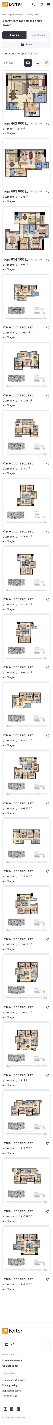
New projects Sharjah (12, 14)
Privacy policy (9, 1385)
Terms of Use (9, 1396)
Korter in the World (12, 1360)
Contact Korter (10, 1366)
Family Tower (32, 14)
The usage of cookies (14, 1380)
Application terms (11, 1390)
